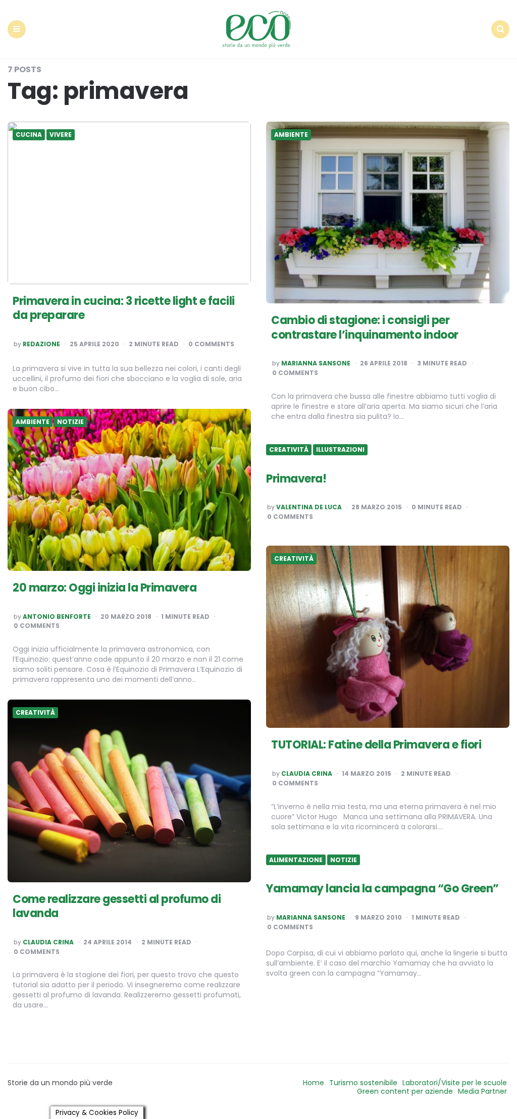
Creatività (288, 449)
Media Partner (482, 1091)
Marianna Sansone (315, 363)
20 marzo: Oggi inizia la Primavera (104, 588)
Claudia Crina (306, 773)
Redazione (41, 344)
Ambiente (291, 134)
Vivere (60, 134)
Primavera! (296, 479)
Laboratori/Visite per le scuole (454, 1083)
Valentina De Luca (309, 507)
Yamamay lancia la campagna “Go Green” (382, 888)
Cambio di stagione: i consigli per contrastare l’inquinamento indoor (364, 327)
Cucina (29, 134)
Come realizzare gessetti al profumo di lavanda (117, 906)
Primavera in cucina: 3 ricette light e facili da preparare (124, 308)
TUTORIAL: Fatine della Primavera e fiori (376, 745)
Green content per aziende (405, 1091)
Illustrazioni (340, 449)
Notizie (70, 421)
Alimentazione (296, 860)
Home (313, 1083)
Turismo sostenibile (363, 1083)
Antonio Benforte (57, 616)
